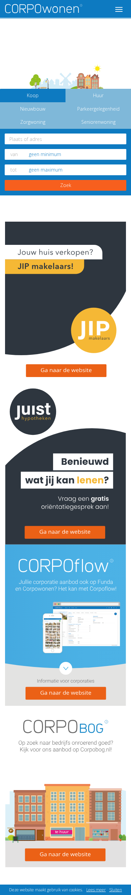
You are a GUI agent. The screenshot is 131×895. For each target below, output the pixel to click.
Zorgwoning (32, 122)
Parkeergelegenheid (98, 109)
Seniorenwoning (98, 122)
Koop (33, 95)
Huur (98, 95)
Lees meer (96, 890)
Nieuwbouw (32, 109)
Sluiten (115, 890)
